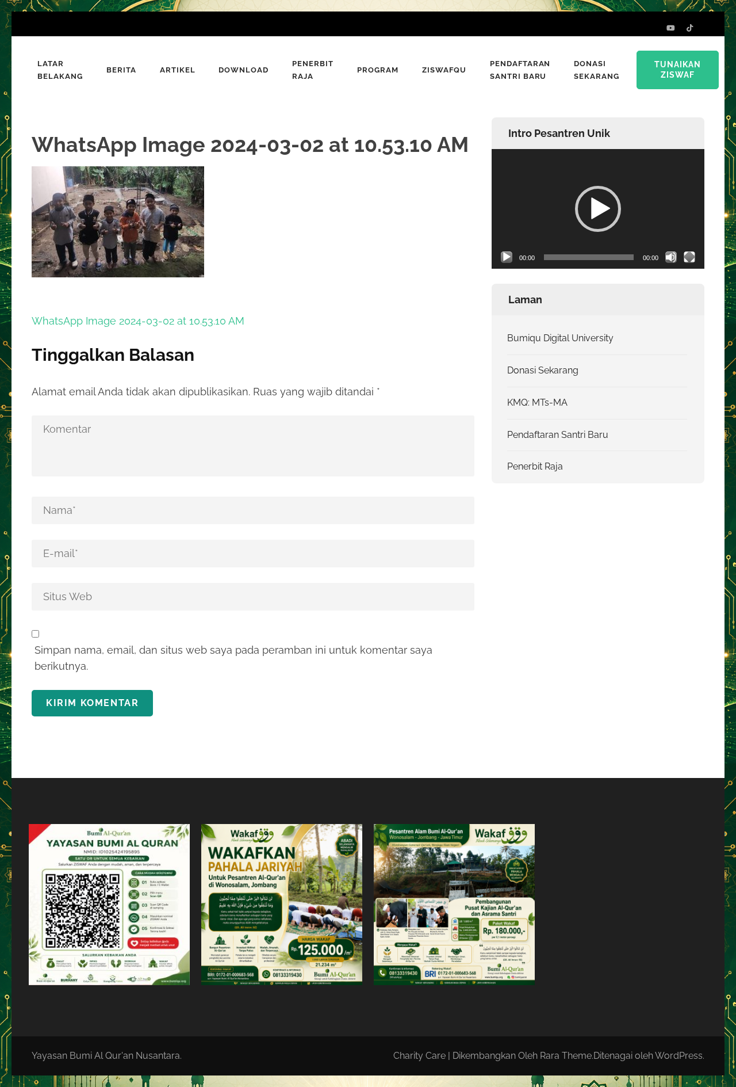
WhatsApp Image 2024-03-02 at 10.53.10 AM (138, 321)
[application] (598, 209)
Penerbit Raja (313, 70)
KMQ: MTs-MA (537, 402)
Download (243, 70)
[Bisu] (671, 257)
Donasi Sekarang (596, 70)
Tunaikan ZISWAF (677, 69)
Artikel (177, 70)
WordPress (679, 1055)
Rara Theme (566, 1055)
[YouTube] (670, 28)
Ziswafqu (444, 70)
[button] (598, 209)
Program (377, 70)
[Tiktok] (690, 28)
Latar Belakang (60, 70)
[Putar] (506, 257)
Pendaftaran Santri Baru (520, 70)
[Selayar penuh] (689, 257)
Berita (121, 70)
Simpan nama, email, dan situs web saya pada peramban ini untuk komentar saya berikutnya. (233, 658)
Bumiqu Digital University (560, 338)
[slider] (589, 257)
